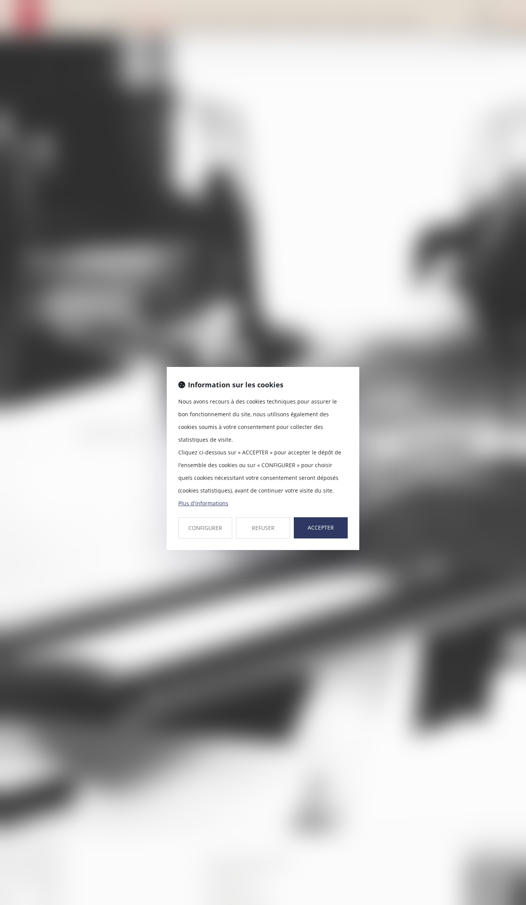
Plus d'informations (203, 503)
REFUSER (263, 528)
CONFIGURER (205, 528)
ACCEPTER (321, 527)
